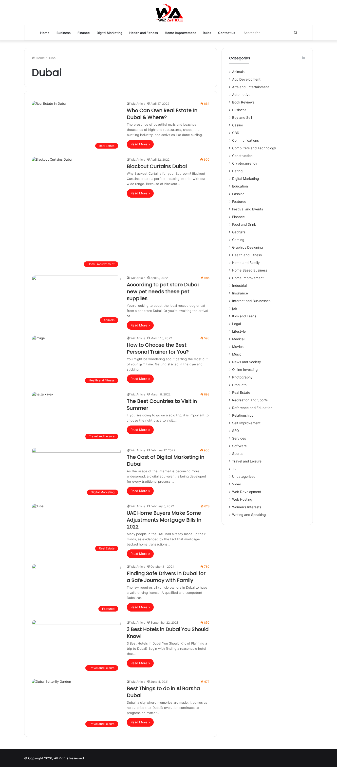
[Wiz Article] (168, 12)
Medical (238, 339)
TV (234, 469)
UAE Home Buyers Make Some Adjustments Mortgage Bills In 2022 (164, 520)
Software (239, 446)
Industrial (239, 286)
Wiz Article (138, 103)
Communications (245, 140)
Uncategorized (243, 476)
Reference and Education (252, 408)
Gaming (238, 240)
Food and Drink (244, 224)
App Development (246, 79)
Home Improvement (180, 33)
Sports (237, 454)
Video (236, 484)
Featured (239, 202)
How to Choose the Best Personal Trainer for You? (158, 348)
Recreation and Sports (250, 400)
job (234, 308)
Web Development (246, 492)
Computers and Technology (254, 148)
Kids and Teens (244, 316)
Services (239, 438)
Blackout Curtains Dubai (157, 166)
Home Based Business (249, 270)
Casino (237, 125)
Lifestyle (239, 331)
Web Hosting (242, 499)
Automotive (241, 95)
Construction (242, 156)
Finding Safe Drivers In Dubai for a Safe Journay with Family (166, 577)
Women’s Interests (246, 507)
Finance (83, 33)
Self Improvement (246, 423)
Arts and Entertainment (250, 87)
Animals (238, 72)
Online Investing (245, 370)
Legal (236, 324)
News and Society (246, 362)
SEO (235, 431)
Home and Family (246, 263)
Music (237, 354)
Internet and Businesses (251, 301)
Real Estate (241, 392)
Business (63, 33)
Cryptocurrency (244, 163)
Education (240, 186)
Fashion (238, 194)
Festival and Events (247, 209)
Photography (242, 377)
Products (239, 385)
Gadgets (238, 232)
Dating (237, 171)
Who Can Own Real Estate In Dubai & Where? (162, 114)
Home (45, 33)
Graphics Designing (247, 247)
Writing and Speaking (249, 515)
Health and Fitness (143, 33)
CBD (235, 133)
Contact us (226, 33)
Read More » (140, 144)
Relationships (242, 415)
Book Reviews (243, 102)
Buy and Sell (242, 117)
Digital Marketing (109, 33)
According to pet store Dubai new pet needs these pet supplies (163, 291)
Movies (237, 347)
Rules (207, 33)
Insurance (240, 293)
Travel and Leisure (247, 461)
